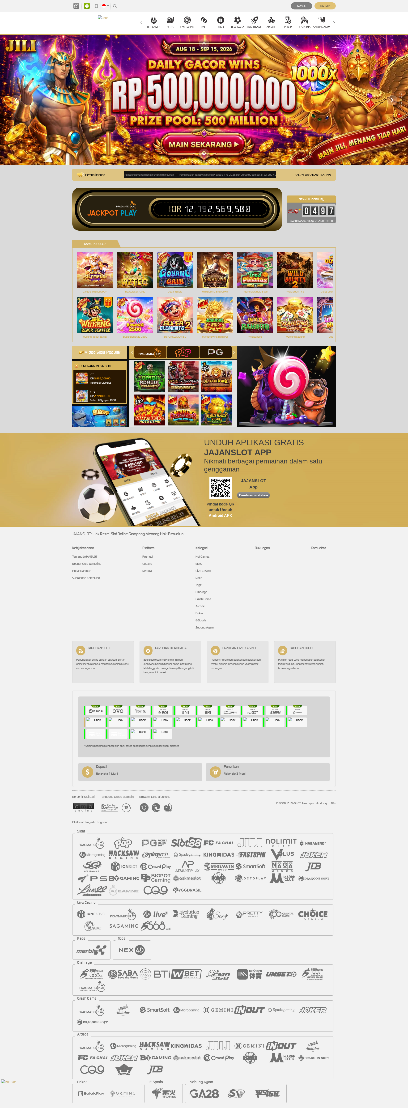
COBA (152, 372)
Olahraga (237, 27)
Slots (170, 27)
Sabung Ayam (321, 27)
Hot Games (153, 27)
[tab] (150, 352)
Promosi (147, 557)
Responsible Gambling (86, 564)
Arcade (271, 27)
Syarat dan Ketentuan (86, 578)
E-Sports (304, 27)
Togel (221, 27)
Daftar (325, 6)
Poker (288, 27)
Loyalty (147, 564)
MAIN (98, 270)
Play (128, 213)
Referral (147, 571)
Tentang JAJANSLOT (84, 557)
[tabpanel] (204, 100)
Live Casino (187, 27)
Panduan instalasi (253, 495)
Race (204, 27)
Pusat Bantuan (81, 571)
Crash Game (254, 27)
